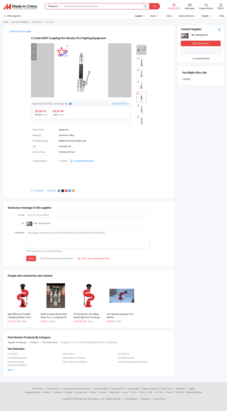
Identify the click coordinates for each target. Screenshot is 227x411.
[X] (62, 191)
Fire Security (124, 353)
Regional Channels (150, 388)
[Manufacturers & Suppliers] (20, 6)
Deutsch (103, 392)
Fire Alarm (12, 353)
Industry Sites (133, 388)
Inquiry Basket (202, 58)
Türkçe (169, 392)
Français (68, 392)
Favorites (38, 190)
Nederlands (114, 392)
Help (169, 15)
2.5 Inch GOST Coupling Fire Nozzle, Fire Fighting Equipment (68, 38)
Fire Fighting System (17, 357)
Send (31, 258)
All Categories (13, 15)
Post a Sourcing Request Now (94, 258)
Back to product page (21, 31)
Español (46, 392)
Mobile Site (180, 388)
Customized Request (84, 160)
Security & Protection (20, 22)
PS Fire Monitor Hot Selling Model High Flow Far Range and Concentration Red (87, 317)
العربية (125, 392)
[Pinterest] (66, 191)
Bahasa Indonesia (194, 392)
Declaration (145, 399)
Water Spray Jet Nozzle (74, 357)
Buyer (153, 15)
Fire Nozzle (50, 22)
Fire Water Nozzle (126, 357)
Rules (222, 15)
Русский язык (81, 392)
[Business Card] (219, 29)
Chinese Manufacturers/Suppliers (77, 388)
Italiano (93, 392)
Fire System (68, 353)
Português (57, 392)
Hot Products (37, 388)
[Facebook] (59, 191)
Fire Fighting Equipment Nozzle (132, 361)
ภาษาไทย (159, 392)
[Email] (73, 191)
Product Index (167, 388)
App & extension (186, 15)
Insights (191, 388)
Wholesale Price (117, 388)
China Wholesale (101, 388)
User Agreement (130, 399)
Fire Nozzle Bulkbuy (17, 365)
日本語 (142, 392)
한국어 (134, 392)
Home (5, 22)
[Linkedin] (70, 191)
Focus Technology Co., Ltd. (93, 399)
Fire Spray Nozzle (16, 361)
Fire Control (37, 22)
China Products (53, 388)
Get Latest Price (119, 103)
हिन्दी (150, 392)
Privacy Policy (159, 399)
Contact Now (202, 43)
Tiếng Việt (179, 392)
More (10, 369)
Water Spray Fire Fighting (75, 361)
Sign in (221, 8)
